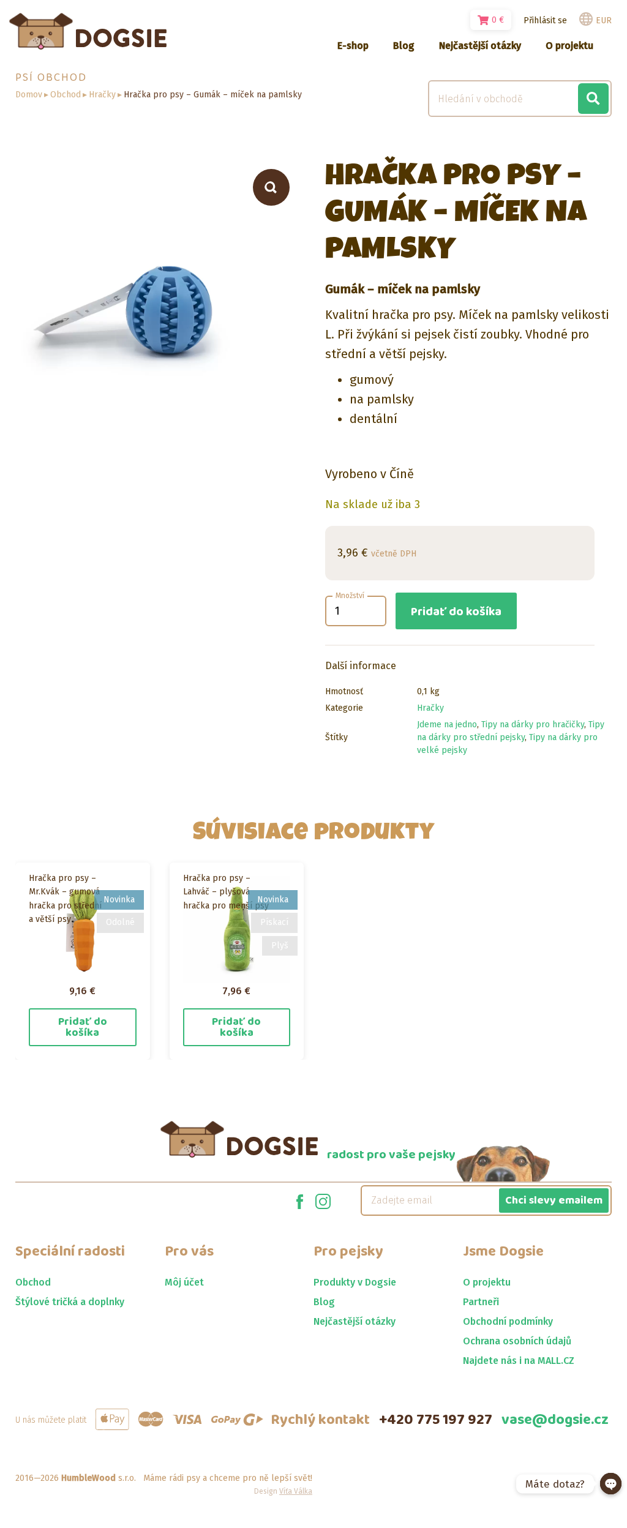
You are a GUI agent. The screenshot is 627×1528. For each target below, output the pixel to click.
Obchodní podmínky (508, 1321)
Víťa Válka (295, 1491)
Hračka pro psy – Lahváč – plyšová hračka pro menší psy (226, 892)
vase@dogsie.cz (555, 1420)
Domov (28, 94)
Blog (324, 1302)
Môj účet (184, 1282)
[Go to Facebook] (299, 1200)
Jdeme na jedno (447, 724)
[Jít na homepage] (88, 31)
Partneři (481, 1302)
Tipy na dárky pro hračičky (532, 724)
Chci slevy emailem (554, 1200)
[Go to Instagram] (323, 1200)
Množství (350, 595)
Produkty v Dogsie (355, 1282)
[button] (271, 187)
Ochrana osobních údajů (517, 1341)
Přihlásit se (545, 20)
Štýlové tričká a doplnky (69, 1302)
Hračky (102, 94)
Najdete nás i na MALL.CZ (518, 1360)
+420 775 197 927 (435, 1420)
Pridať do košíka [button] (82, 1027)
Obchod (65, 94)
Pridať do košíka (456, 611)
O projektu (487, 1282)
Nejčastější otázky (355, 1321)
